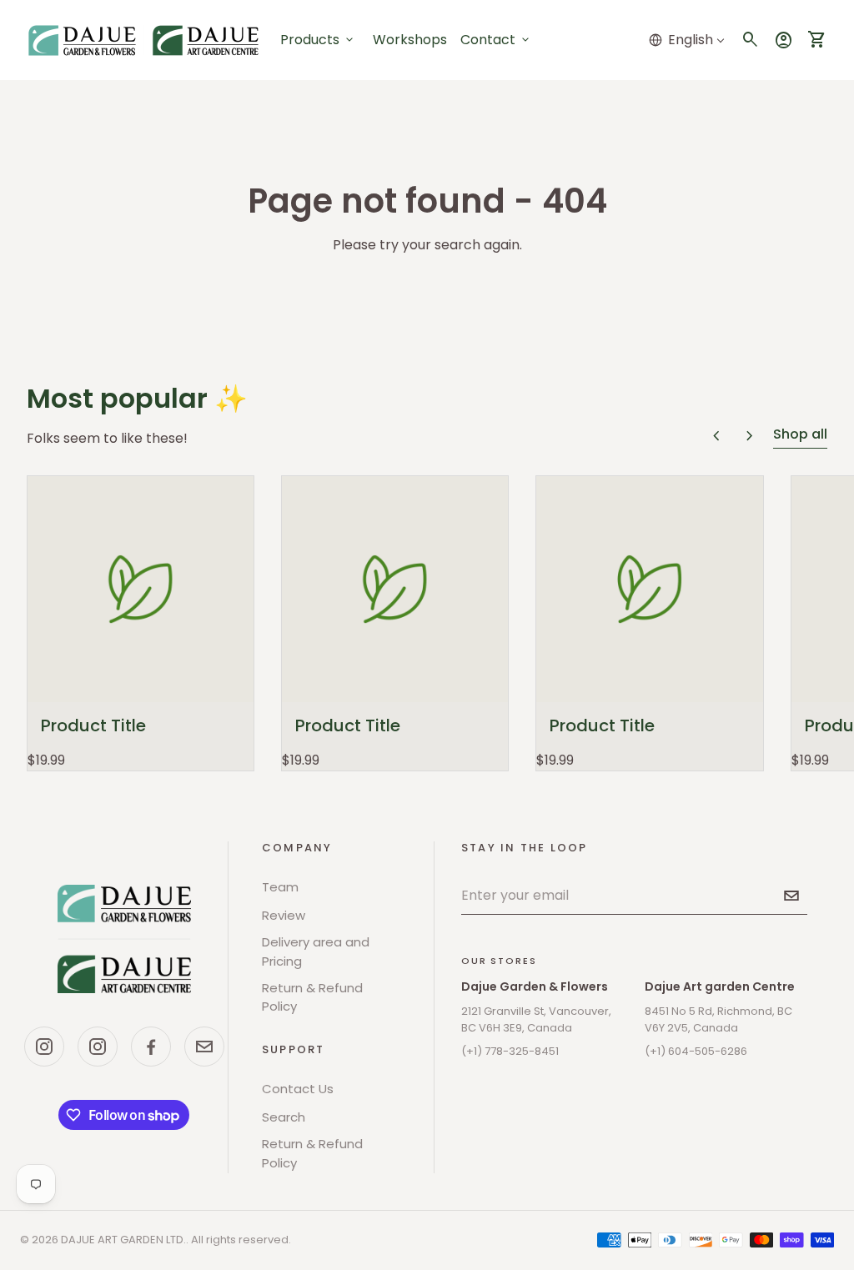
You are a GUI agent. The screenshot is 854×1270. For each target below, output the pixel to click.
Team (280, 887)
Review (283, 915)
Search (283, 1117)
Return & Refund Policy (312, 997)
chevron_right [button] (750, 436)
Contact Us (298, 1088)
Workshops (410, 39)
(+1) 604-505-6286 (696, 1051)
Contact (496, 39)
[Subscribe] (791, 895)
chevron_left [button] (716, 436)
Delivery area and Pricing (315, 951)
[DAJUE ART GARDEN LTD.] (124, 939)
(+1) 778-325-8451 (510, 1051)
